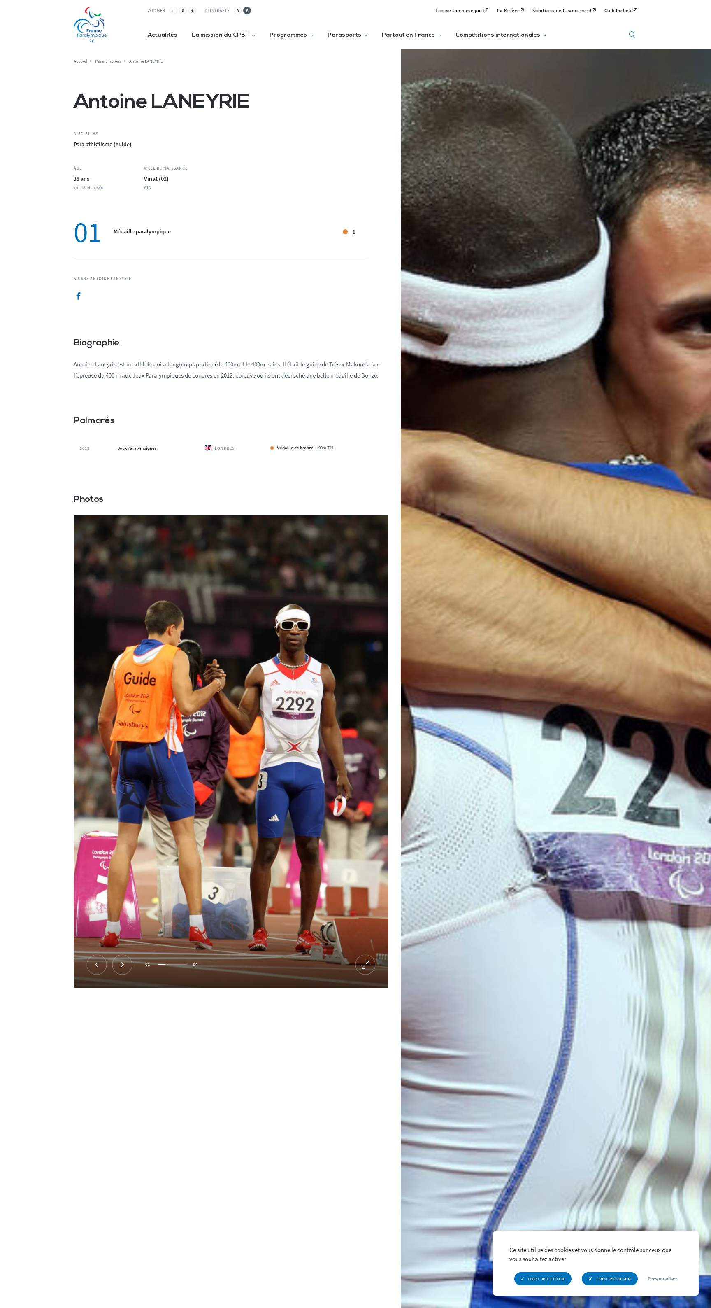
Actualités (162, 35)
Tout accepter (546, 1279)
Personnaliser (662, 1278)
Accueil (80, 61)
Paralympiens (108, 61)
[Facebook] (78, 296)
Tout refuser (613, 1279)
